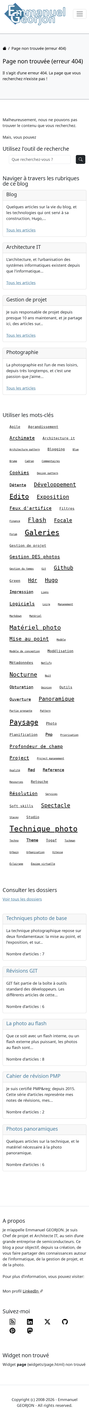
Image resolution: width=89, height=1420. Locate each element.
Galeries (42, 532)
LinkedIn (31, 1291)
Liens (45, 592)
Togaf (51, 840)
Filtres (67, 508)
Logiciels (22, 603)
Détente (18, 485)
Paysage (24, 722)
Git (43, 568)
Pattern (45, 710)
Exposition (53, 497)
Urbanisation (35, 852)
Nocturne (23, 674)
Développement (55, 484)
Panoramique (56, 699)
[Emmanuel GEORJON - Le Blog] (35, 14)
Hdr (32, 580)
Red (31, 769)
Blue (76, 449)
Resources (16, 782)
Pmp (48, 734)
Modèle (61, 639)
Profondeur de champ (36, 746)
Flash (37, 519)
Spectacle (55, 805)
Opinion (46, 687)
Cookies (19, 472)
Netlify (46, 663)
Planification (24, 735)
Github (63, 568)
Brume (13, 461)
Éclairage (16, 863)
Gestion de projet (28, 546)
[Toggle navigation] (79, 14)
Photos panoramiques (32, 1128)
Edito (19, 496)
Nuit (48, 675)
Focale (63, 520)
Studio (32, 817)
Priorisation (69, 735)
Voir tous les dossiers (22, 899)
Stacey (14, 817)
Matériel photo (35, 627)
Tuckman (70, 840)
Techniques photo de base (36, 918)
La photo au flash (26, 1023)
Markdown (16, 616)
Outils (65, 687)
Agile (15, 427)
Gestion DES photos (35, 556)
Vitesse (57, 852)
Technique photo (44, 828)
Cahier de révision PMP (33, 1075)
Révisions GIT (22, 970)
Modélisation (60, 651)
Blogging (56, 449)
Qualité (15, 770)
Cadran (29, 461)
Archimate (22, 437)
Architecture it (59, 438)
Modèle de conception (25, 651)
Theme (32, 840)
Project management (50, 758)
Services (51, 794)
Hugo (51, 580)
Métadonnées (21, 663)
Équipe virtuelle (43, 863)
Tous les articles (21, 230)
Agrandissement (43, 427)
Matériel (35, 616)
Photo (51, 723)
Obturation (21, 687)
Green (15, 581)
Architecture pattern (25, 449)
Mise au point (29, 639)
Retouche (39, 782)
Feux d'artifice (31, 508)
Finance (15, 521)
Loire (46, 604)
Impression (21, 591)
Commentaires (51, 461)
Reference (53, 769)
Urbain (14, 852)
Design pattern (47, 473)
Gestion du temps (22, 568)
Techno (14, 840)
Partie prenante (21, 710)
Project (19, 757)
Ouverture (20, 699)
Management (65, 604)
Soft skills (21, 806)
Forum (13, 534)
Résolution (24, 793)
